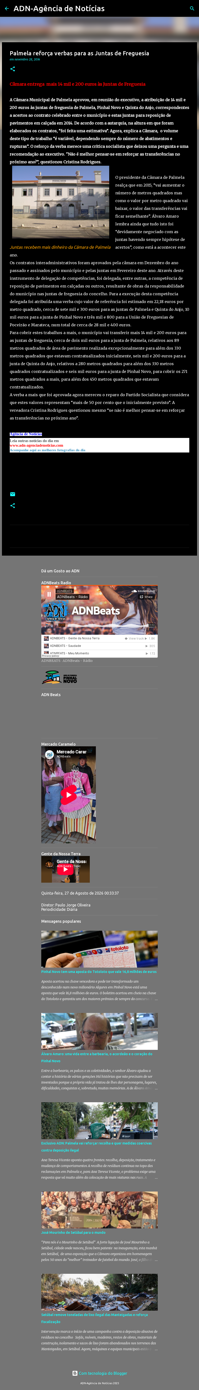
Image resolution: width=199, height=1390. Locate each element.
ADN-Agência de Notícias (59, 8)
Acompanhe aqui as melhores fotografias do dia (47, 450)
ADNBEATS (50, 660)
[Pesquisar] (111, 8)
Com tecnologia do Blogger (102, 1373)
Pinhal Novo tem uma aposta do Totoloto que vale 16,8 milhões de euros (99, 972)
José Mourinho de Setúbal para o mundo (73, 1232)
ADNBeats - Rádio (78, 660)
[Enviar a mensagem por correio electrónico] (13, 496)
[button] (13, 69)
